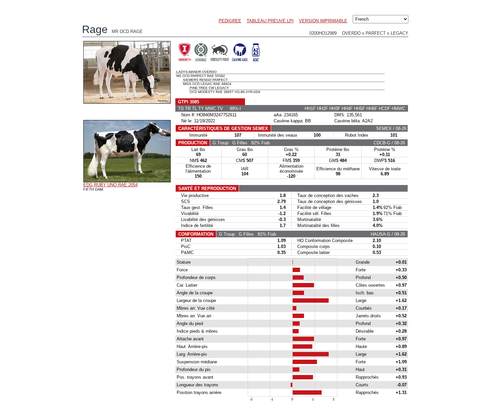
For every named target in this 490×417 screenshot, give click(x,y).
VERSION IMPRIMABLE (323, 20)
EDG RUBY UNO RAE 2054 (110, 184)
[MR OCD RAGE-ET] (127, 102)
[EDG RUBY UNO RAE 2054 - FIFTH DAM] (127, 181)
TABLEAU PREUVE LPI (270, 20)
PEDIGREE (230, 20)
